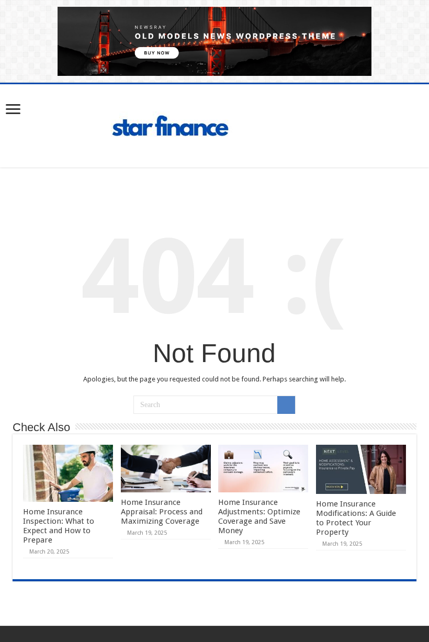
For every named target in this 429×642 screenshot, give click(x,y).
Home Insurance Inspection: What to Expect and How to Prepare (58, 526)
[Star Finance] (214, 124)
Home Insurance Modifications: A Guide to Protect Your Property (356, 518)
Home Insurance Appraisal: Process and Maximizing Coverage (161, 512)
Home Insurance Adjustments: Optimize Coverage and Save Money (259, 516)
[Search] (286, 405)
